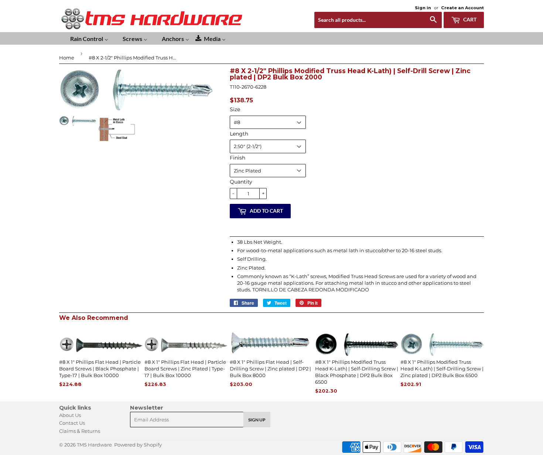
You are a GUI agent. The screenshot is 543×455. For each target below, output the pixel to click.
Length (239, 133)
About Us (70, 415)
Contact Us (72, 423)
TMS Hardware (94, 445)
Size (235, 109)
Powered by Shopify (138, 445)
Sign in (423, 7)
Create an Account (462, 7)
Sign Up (257, 419)
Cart (469, 19)
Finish (237, 157)
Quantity (241, 181)
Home (66, 58)
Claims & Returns (79, 431)
